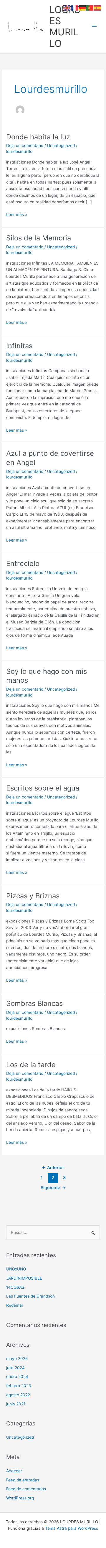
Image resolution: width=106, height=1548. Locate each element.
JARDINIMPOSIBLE (24, 1278)
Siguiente (53, 1187)
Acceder (14, 1470)
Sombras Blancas (34, 1003)
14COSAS (15, 1287)
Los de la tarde (31, 1064)
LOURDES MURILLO (65, 26)
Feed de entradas (22, 1480)
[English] (67, 7)
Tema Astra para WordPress (71, 1528)
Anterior (53, 1167)
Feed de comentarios (26, 1488)
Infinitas (19, 345)
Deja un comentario (24, 145)
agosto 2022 (18, 1394)
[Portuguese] (90, 7)
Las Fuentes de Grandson (30, 1296)
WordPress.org (20, 1498)
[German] (82, 7)
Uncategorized (61, 145)
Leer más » (16, 215)
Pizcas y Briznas (32, 896)
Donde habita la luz (38, 137)
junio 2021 (15, 1404)
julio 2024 (15, 1367)
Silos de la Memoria (38, 238)
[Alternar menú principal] (94, 27)
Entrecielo (22, 563)
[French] (75, 7)
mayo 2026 (17, 1358)
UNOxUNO (16, 1269)
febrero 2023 (18, 1385)
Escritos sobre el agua (42, 788)
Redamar (14, 1305)
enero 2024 (17, 1376)
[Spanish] (98, 7)
